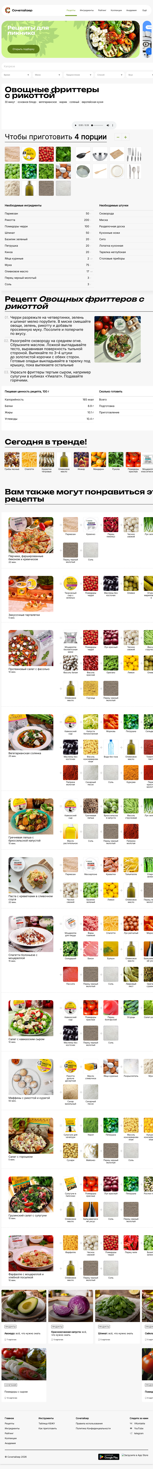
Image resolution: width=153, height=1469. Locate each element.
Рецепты (71, 10)
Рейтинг (102, 10)
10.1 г (90, 412)
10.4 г (90, 419)
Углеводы (11, 419)
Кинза (9, 252)
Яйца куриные (14, 258)
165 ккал (88, 399)
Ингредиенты (87, 10)
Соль (8, 284)
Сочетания (10, 1385)
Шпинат (10, 232)
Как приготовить (48, 1428)
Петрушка (11, 245)
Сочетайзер (22, 10)
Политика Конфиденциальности (93, 1428)
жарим (63, 102)
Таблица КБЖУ (47, 1423)
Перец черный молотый (20, 278)
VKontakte (139, 1423)
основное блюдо (27, 102)
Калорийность (14, 399)
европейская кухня (92, 102)
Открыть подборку (24, 49)
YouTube (138, 1428)
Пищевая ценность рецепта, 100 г (27, 391)
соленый (74, 102)
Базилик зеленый (16, 239)
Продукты (10, 1327)
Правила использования (89, 1423)
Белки (9, 406)
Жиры (9, 412)
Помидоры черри (16, 226)
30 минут (10, 102)
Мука (8, 265)
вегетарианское (48, 102)
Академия (131, 10)
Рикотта (10, 220)
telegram (138, 1433)
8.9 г (91, 406)
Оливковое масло (16, 271)
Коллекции (116, 10)
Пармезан (11, 213)
